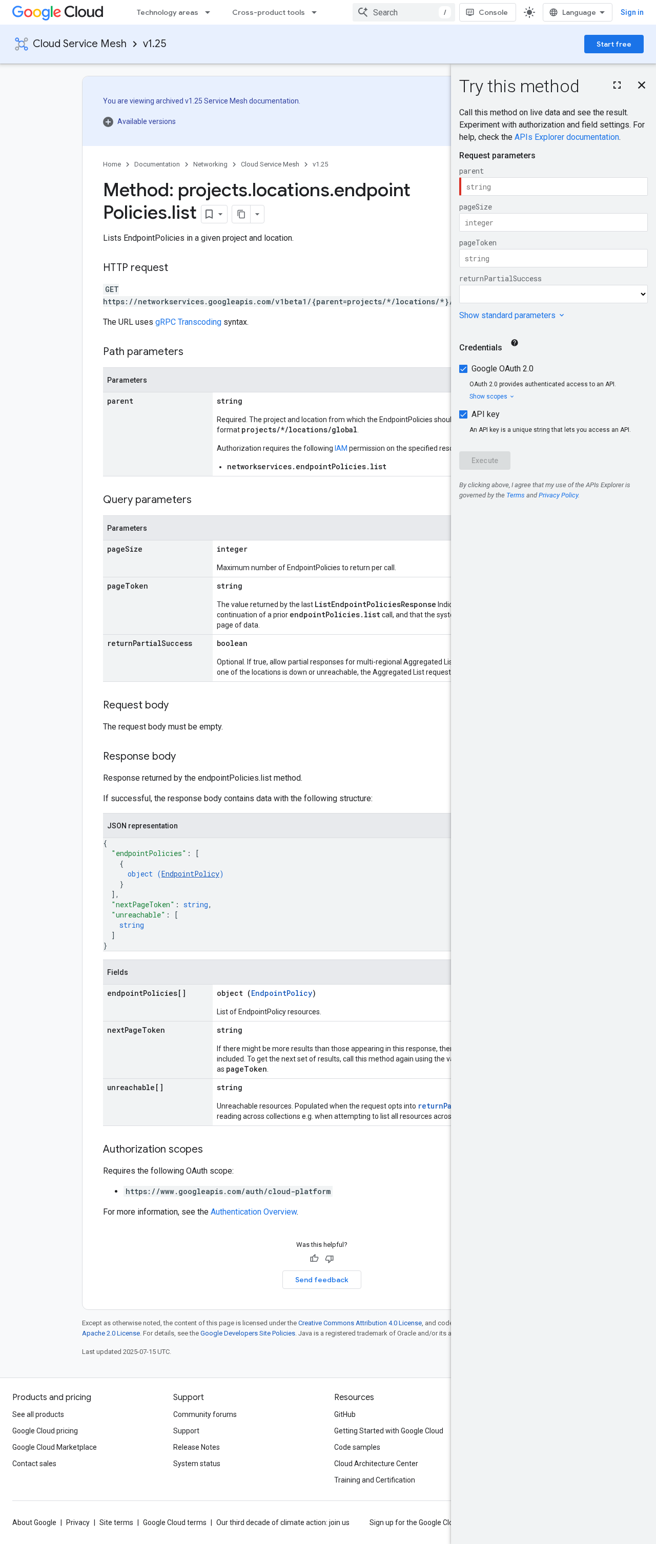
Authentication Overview (254, 1212)
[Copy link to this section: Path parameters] (193, 352)
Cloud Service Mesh (80, 43)
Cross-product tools (268, 12)
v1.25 (154, 43)
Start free (614, 44)
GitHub (345, 1414)
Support (186, 1431)
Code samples (357, 1447)
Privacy (78, 1522)
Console (493, 12)
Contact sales (34, 1463)
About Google (34, 1522)
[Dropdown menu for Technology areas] (210, 12)
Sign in (632, 12)
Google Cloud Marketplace (54, 1447)
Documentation (157, 164)
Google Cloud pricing (45, 1431)
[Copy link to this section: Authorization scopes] (213, 1150)
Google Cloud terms (175, 1522)
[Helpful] (314, 1258)
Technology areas (167, 12)
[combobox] (404, 12)
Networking (210, 164)
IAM (341, 448)
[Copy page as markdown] (241, 214)
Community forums (205, 1414)
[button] (201, 121)
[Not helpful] (329, 1258)
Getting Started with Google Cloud (388, 1431)
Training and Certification (374, 1480)
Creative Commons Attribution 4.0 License (360, 1323)
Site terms (116, 1522)
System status (196, 1463)
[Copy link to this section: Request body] (179, 706)
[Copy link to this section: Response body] (186, 757)
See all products (38, 1414)
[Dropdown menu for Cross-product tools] (317, 12)
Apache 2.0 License (111, 1333)
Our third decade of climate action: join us (283, 1522)
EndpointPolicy (190, 874)
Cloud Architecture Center (376, 1463)
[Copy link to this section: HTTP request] (178, 268)
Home (112, 164)
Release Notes (196, 1447)
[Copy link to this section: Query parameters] (202, 500)
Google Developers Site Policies (247, 1333)
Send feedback (321, 1279)
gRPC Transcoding (188, 322)
